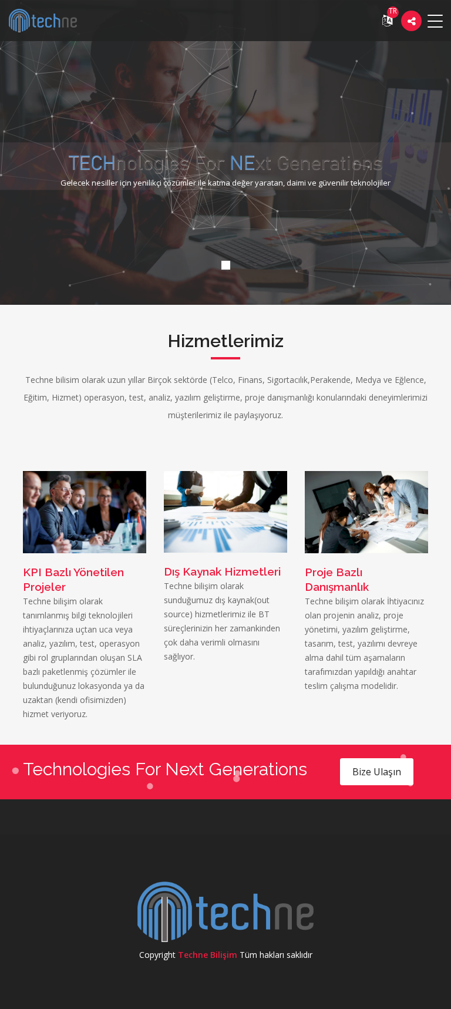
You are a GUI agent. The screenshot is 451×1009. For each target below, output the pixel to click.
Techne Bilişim (207, 954)
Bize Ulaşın (376, 771)
